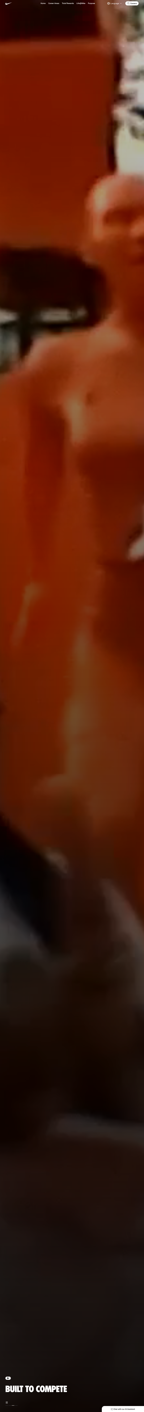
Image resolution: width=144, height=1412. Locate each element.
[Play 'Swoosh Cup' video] (6, 1405)
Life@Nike (80, 3)
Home (43, 3)
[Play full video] (8, 1378)
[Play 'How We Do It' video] (10, 1405)
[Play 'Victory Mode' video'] (13, 1405)
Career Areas (53, 3)
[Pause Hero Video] (6, 1402)
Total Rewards (68, 3)
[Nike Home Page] (16, 3)
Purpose (91, 3)
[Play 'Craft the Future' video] (16, 1405)
